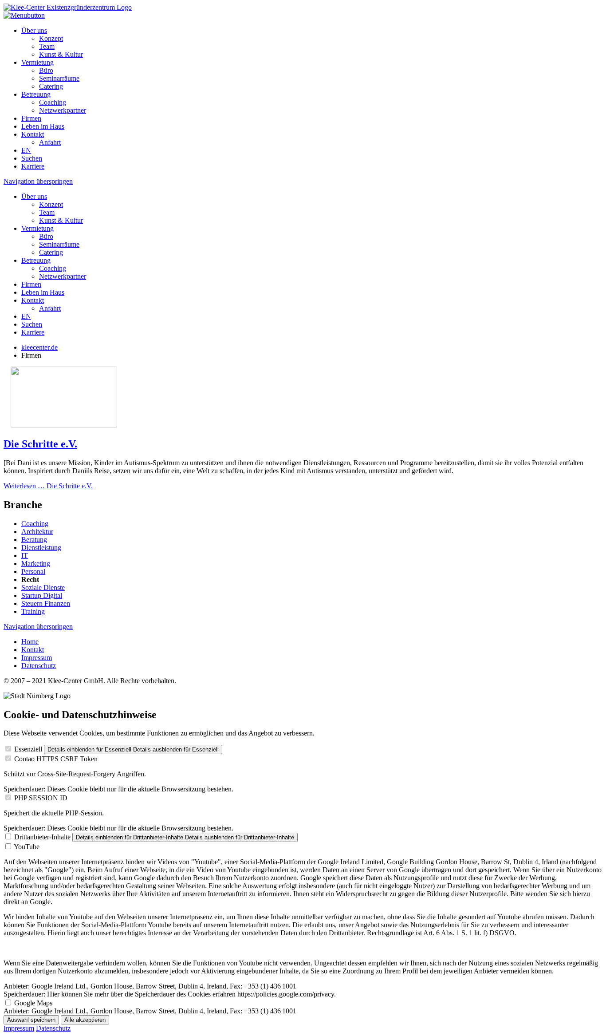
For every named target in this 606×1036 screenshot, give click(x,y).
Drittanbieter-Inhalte (42, 837)
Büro (46, 70)
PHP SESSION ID (40, 798)
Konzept (51, 38)
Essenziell (28, 749)
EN (26, 150)
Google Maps (33, 1003)
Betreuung (36, 94)
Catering (51, 86)
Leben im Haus (42, 126)
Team (47, 46)
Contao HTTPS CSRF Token (56, 759)
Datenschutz (38, 665)
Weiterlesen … (48, 486)
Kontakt (32, 134)
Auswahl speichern (31, 1019)
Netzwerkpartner (62, 110)
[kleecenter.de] (68, 7)
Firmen (31, 118)
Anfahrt (50, 142)
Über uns (34, 30)
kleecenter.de (39, 347)
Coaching (52, 102)
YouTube (26, 846)
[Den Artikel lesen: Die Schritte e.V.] (64, 425)
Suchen (31, 158)
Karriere (32, 166)
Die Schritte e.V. (40, 444)
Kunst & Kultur (61, 54)
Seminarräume (59, 78)
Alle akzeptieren (85, 1019)
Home (30, 641)
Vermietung (37, 62)
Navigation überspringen (38, 181)
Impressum (36, 657)
